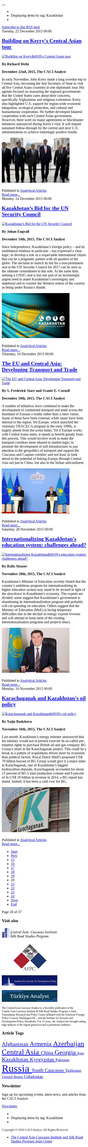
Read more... (11, 194)
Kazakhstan (16, 1059)
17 (12, 868)
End (14, 904)
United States (13, 1077)
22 (12, 888)
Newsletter (9, 1106)
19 (12, 876)
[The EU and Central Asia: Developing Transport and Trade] (44, 383)
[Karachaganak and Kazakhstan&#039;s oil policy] (39, 714)
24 (12, 896)
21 (12, 884)
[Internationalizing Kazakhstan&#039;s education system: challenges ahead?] (44, 558)
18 (12, 872)
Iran (80, 1053)
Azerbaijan (68, 1044)
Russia (17, 1068)
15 (12, 860)
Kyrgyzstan (43, 1059)
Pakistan (62, 1060)
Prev (14, 856)
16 (12, 864)
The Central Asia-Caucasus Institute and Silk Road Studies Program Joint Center (47, 1139)
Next (14, 900)
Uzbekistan (33, 1076)
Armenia (41, 1044)
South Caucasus (48, 1070)
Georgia (66, 1052)
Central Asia (21, 1052)
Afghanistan (16, 1044)
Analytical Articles (33, 190)
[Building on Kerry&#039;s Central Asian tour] (36, 56)
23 (12, 892)
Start (14, 851)
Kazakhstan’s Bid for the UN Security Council (35, 211)
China (48, 1053)
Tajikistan (73, 1070)
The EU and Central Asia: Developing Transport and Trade (39, 367)
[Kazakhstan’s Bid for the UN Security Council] (37, 224)
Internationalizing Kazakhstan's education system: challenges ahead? (44, 542)
